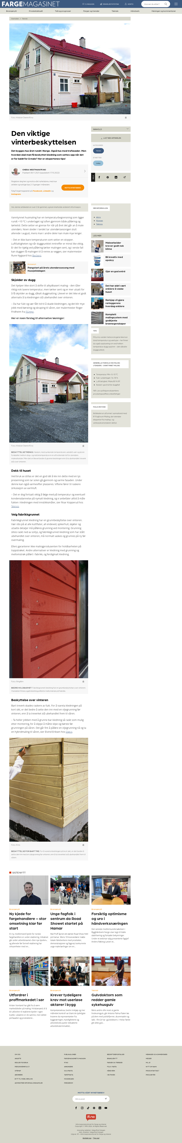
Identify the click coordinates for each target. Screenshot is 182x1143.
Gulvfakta (68, 1070)
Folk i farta (112, 1066)
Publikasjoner (70, 1054)
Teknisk (115, 11)
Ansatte (18, 1058)
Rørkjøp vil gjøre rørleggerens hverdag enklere (114, 303)
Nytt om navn (151, 1066)
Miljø (148, 1062)
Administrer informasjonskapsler (29, 1083)
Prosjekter (150, 1075)
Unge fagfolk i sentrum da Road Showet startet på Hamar (66, 920)
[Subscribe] (106, 1099)
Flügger (30, 311)
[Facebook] (99, 177)
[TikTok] (88, 1108)
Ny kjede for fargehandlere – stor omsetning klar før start (27, 920)
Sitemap (18, 1070)
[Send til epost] (124, 177)
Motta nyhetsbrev (73, 188)
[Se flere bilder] (126, 118)
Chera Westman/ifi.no (34, 169)
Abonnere (19, 1075)
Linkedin (47, 191)
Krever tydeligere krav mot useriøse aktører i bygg (66, 999)
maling (98, 163)
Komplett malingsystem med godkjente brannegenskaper (116, 319)
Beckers (36, 255)
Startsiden (15, 19)
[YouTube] (106, 1108)
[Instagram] (82, 1108)
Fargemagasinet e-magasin (75, 1058)
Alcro (98, 217)
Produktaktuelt (36, 11)
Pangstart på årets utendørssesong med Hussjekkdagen (51, 269)
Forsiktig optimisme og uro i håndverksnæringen (109, 918)
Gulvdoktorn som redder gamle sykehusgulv (106, 999)
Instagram (16, 194)
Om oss (17, 1054)
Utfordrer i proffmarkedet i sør (26, 997)
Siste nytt (19, 872)
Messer (149, 1058)
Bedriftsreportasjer (115, 1054)
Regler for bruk (21, 1062)
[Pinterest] (108, 177)
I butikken (111, 1075)
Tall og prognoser (63, 11)
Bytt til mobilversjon (24, 1079)
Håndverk (135, 11)
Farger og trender (91, 11)
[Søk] (166, 4)
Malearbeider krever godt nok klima (114, 245)
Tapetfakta (68, 1075)
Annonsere (68, 1066)
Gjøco (69, 731)
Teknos (15, 506)
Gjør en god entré (115, 271)
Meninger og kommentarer (164, 11)
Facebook (37, 191)
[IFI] (91, 1121)
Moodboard (69, 1079)
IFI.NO (66, 1062)
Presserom (68, 1083)
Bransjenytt (11, 11)
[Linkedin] (116, 177)
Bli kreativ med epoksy (114, 258)
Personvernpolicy (22, 1066)
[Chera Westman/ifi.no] (85, 171)
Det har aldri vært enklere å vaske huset (115, 288)
